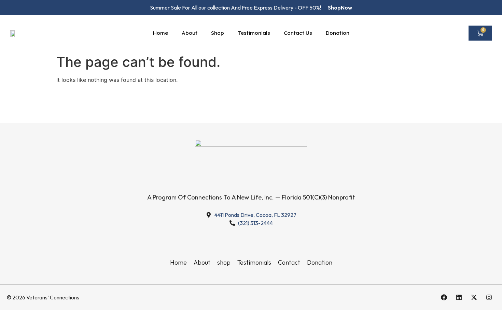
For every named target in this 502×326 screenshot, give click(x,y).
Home (160, 33)
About (189, 33)
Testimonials (254, 33)
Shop (217, 33)
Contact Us (298, 33)
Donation (337, 33)
